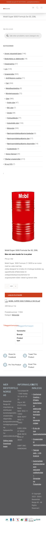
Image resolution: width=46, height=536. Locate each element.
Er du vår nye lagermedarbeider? (37, 431)
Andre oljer (11, 103)
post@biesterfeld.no (33, 2)
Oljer (7, 99)
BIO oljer (10, 108)
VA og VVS (8, 164)
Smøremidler (9, 74)
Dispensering (9, 64)
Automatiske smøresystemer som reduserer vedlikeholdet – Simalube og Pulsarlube (37, 472)
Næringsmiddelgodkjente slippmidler (21, 144)
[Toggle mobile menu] (42, 8)
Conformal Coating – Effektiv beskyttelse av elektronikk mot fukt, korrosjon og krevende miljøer (37, 408)
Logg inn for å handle (15, 295)
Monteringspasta (12, 94)
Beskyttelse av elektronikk (14, 59)
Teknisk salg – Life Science (37, 453)
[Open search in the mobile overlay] (23, 36)
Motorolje (15, 315)
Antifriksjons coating (13, 78)
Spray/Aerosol (11, 154)
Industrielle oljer (13, 123)
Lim (5, 69)
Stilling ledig (8, 441)
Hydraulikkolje (12, 118)
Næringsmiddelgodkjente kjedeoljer (20, 133)
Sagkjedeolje (12, 149)
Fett (7, 83)
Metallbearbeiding (12, 88)
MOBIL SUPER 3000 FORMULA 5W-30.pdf (24, 301)
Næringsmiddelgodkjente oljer (18, 139)
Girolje (9, 113)
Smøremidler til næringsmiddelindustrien (37, 442)
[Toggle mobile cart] (33, 8)
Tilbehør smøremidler (12, 159)
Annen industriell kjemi (13, 54)
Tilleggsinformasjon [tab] (8, 325)
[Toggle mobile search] (37, 8)
